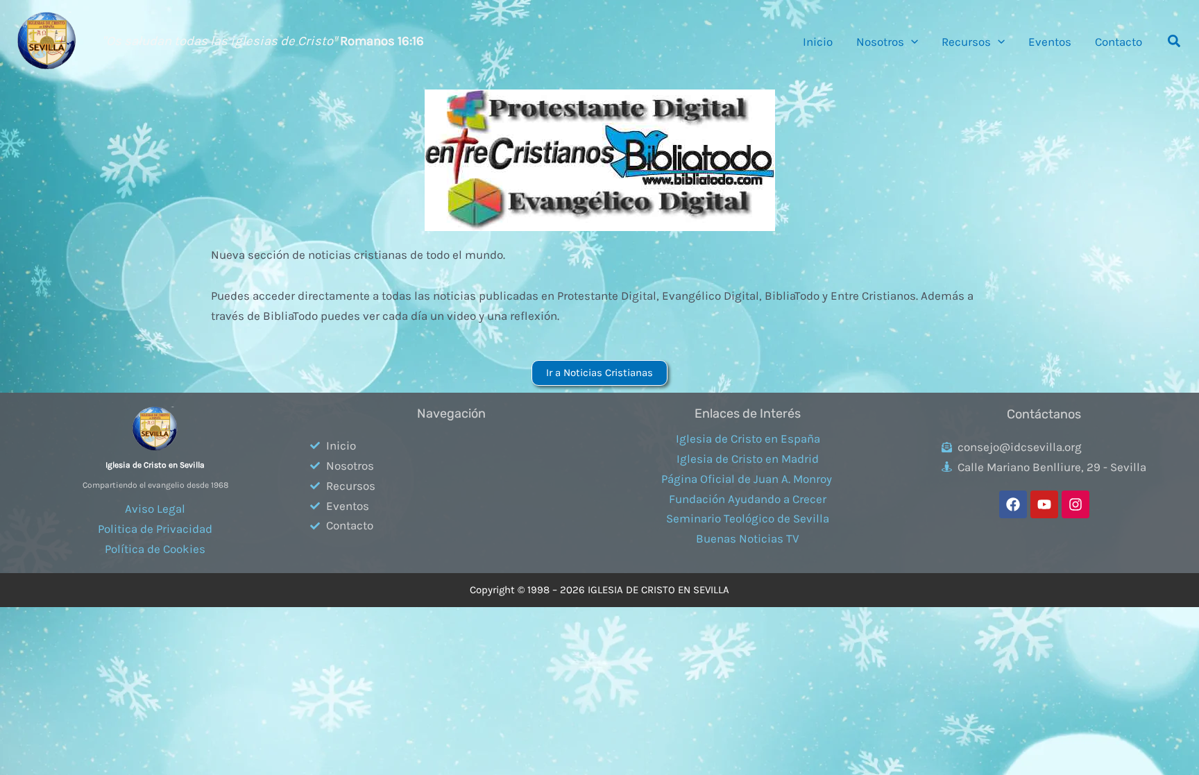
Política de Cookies (155, 549)
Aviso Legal (155, 509)
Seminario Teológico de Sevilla (747, 518)
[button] (911, 41)
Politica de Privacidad (155, 529)
